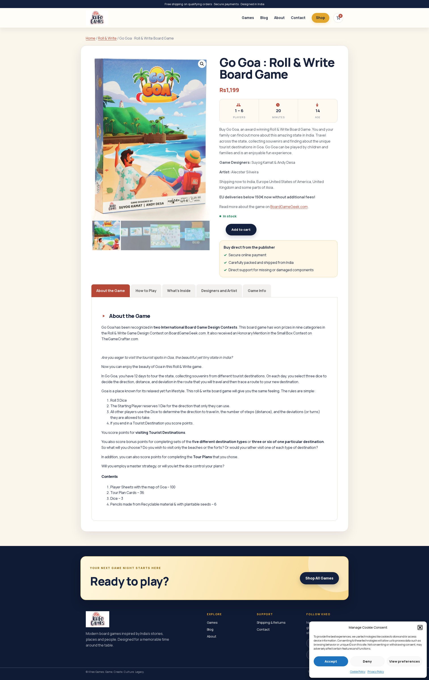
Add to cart (240, 229)
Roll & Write (107, 38)
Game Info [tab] (257, 290)
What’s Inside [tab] (179, 290)
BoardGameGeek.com (289, 206)
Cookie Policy (357, 672)
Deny (367, 661)
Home (90, 38)
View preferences (404, 661)
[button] (420, 627)
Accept (331, 661)
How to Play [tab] (146, 290)
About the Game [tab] (110, 290)
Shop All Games (319, 578)
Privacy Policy (376, 672)
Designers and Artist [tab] (219, 290)
